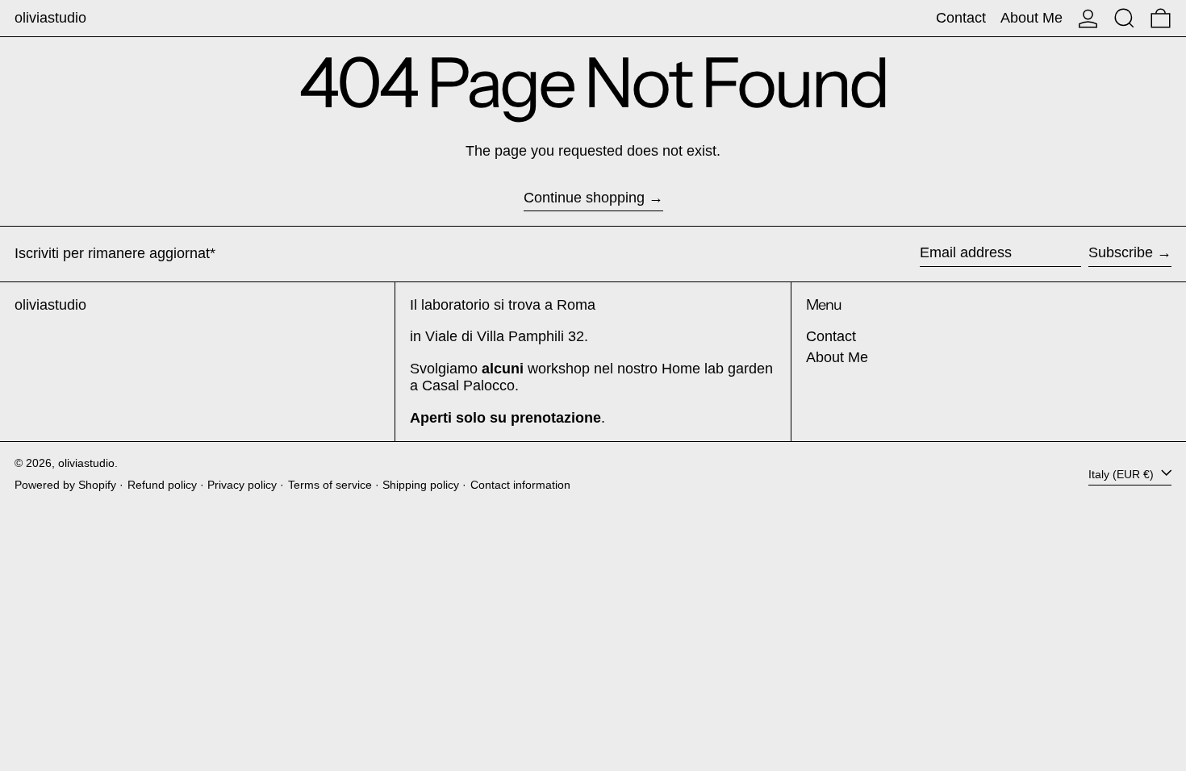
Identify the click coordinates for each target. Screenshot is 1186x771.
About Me (837, 357)
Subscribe (1120, 252)
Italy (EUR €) (1122, 473)
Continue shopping (584, 198)
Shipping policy (420, 484)
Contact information (520, 484)
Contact (831, 336)
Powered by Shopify (65, 484)
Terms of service (330, 484)
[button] (1124, 18)
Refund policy (162, 484)
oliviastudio (50, 18)
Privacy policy (242, 484)
